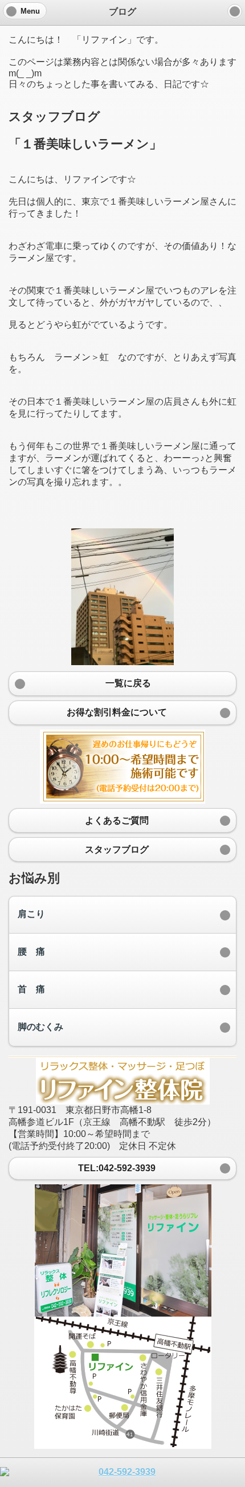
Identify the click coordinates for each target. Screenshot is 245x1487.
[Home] (234, 11)
